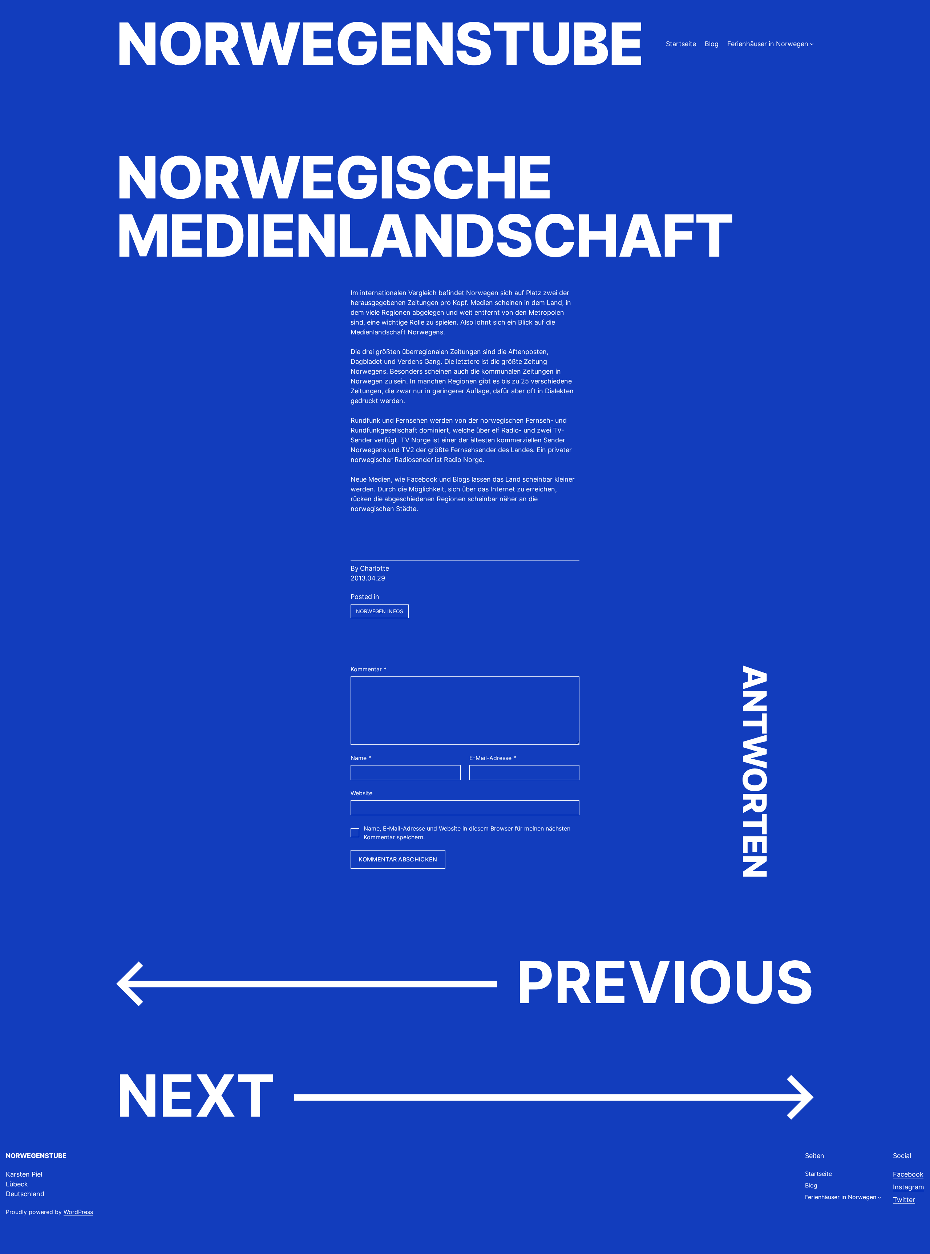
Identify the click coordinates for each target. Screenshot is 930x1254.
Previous (665, 982)
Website (361, 793)
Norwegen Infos (379, 611)
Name (361, 757)
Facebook (908, 1174)
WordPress (78, 1211)
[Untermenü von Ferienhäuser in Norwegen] (812, 44)
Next (195, 1095)
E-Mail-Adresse (492, 757)
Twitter (904, 1199)
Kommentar (369, 669)
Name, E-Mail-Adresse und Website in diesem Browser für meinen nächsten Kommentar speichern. (467, 833)
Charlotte (374, 568)
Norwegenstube (379, 43)
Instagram (908, 1187)
